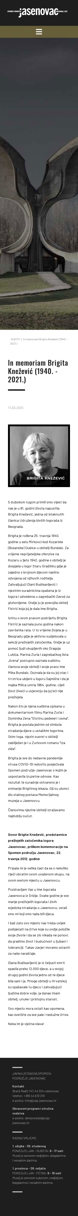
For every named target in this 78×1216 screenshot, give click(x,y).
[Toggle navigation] (39, 31)
